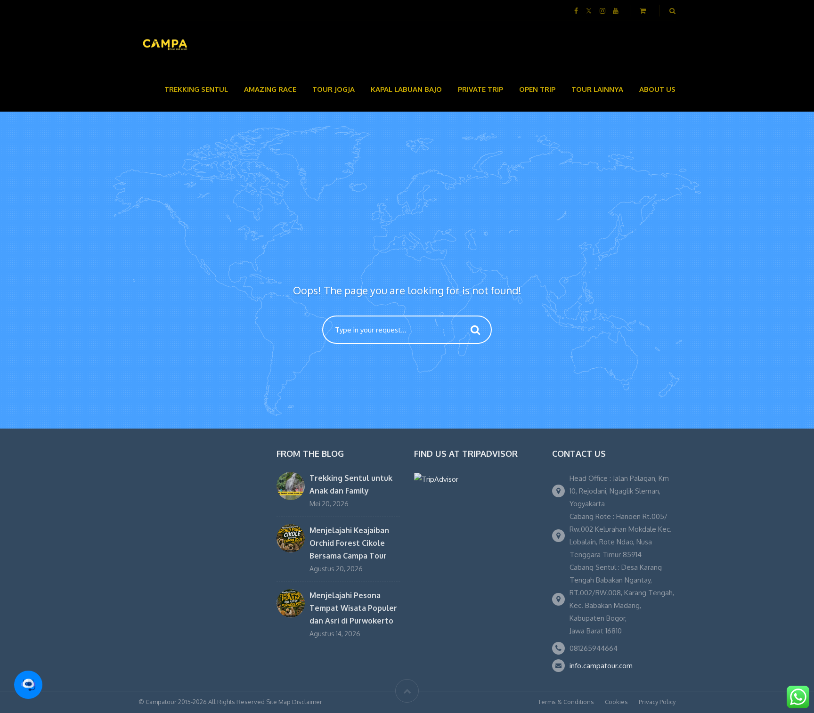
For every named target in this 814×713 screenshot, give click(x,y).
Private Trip (480, 89)
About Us (657, 89)
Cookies (616, 701)
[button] (28, 685)
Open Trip (537, 89)
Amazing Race (270, 89)
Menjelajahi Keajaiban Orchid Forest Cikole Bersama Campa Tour (349, 543)
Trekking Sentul (196, 89)
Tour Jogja (333, 89)
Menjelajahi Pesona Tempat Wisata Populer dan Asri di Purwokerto (353, 608)
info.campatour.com (601, 665)
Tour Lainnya (597, 89)
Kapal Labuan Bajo (406, 89)
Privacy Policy (657, 701)
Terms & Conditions (566, 701)
